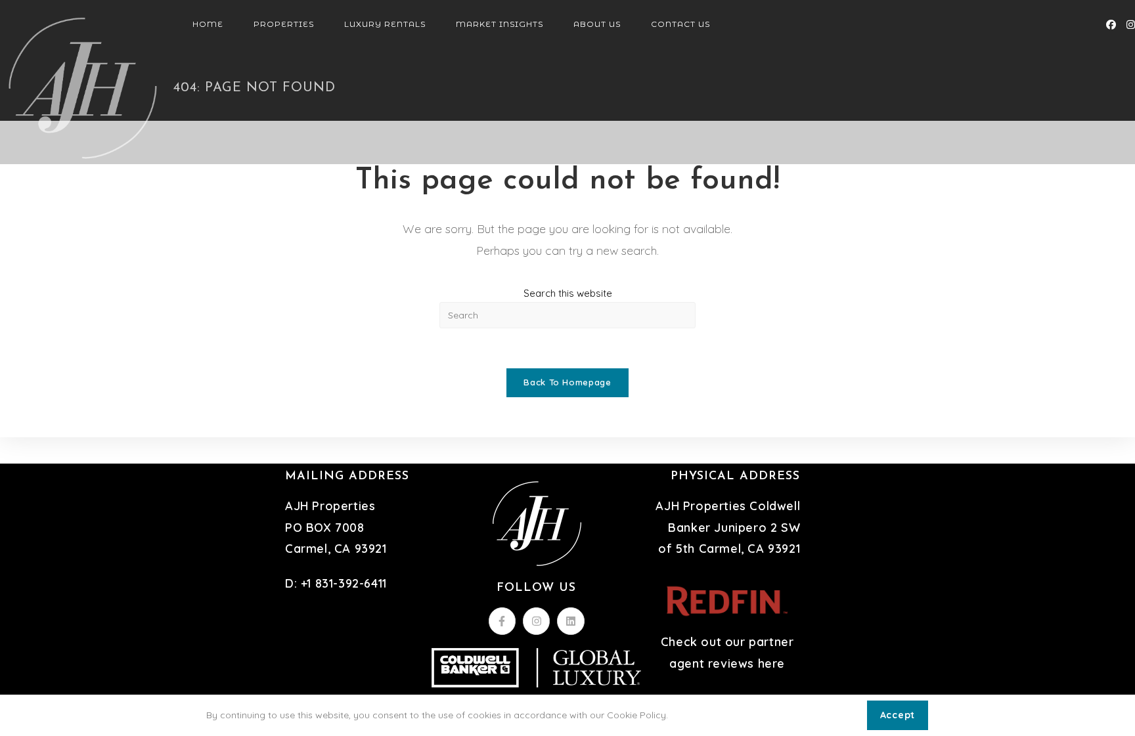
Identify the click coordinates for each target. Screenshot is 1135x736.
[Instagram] (536, 621)
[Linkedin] (571, 621)
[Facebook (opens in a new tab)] (1111, 25)
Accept (897, 715)
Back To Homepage (567, 382)
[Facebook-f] (502, 621)
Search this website (567, 293)
